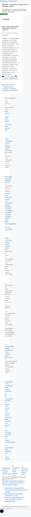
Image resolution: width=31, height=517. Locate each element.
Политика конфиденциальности (13, 481)
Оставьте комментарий (10, 78)
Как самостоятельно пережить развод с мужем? (10, 28)
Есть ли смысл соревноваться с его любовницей (10, 441)
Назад (5, 88)
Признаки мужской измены (8, 178)
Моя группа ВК (7, 128)
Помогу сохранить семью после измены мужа (15, 5)
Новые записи (9, 86)
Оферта (4, 482)
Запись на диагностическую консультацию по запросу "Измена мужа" (15, 499)
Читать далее (6, 74)
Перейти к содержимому (8, 1)
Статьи (12, 76)
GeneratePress (8, 508)
